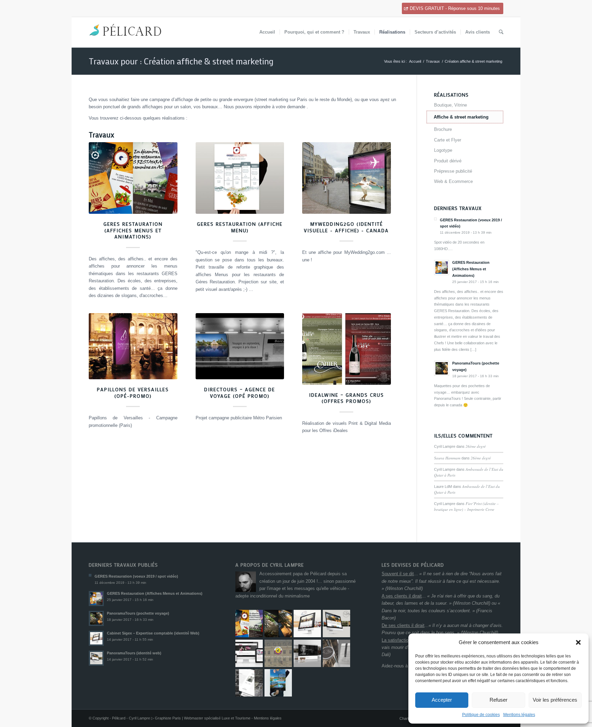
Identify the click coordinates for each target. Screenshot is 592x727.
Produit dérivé (447, 160)
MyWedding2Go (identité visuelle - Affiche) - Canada (346, 227)
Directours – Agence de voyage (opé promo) (239, 392)
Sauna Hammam (447, 457)
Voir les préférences (555, 700)
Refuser (498, 700)
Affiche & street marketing (461, 117)
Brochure (443, 129)
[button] (578, 642)
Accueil (415, 61)
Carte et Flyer (447, 140)
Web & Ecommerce (453, 181)
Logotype (443, 150)
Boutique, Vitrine (450, 105)
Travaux (433, 61)
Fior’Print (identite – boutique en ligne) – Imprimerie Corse (466, 506)
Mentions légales (519, 714)
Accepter (442, 700)
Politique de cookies (481, 714)
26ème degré (476, 446)
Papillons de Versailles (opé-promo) (133, 392)
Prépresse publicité (453, 171)
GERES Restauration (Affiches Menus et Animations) (133, 230)
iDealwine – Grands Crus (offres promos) (346, 398)
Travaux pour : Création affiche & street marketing (181, 61)
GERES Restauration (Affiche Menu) (240, 227)
